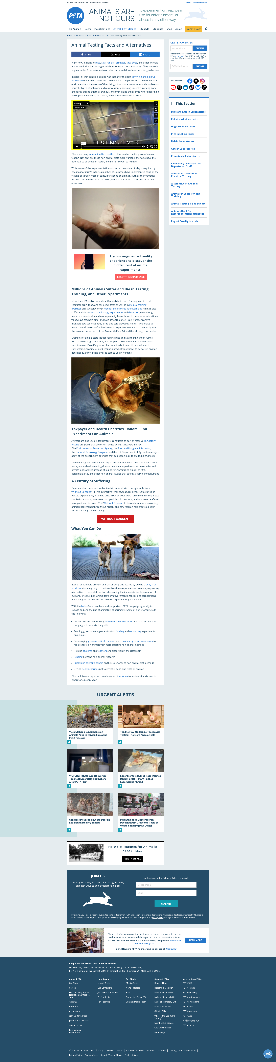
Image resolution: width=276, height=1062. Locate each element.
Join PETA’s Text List (79, 1020)
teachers (102, 650)
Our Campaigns (105, 987)
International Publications (75, 1031)
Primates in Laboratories (185, 156)
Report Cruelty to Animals (196, 2)
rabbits (111, 62)
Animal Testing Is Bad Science (188, 203)
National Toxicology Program (92, 452)
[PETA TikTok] (191, 87)
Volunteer (73, 1006)
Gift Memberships (162, 1027)
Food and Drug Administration (134, 448)
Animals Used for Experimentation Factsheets (187, 212)
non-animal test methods (102, 154)
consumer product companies (137, 641)
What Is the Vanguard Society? (164, 1017)
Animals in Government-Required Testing (185, 175)
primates (120, 62)
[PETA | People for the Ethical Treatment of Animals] (75, 15)
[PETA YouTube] (173, 87)
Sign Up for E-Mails (78, 1015)
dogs (134, 62)
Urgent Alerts (104, 983)
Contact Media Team (136, 1001)
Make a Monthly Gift (164, 992)
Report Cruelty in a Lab (184, 221)
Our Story (73, 983)
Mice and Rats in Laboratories (188, 111)
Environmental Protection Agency (94, 448)
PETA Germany (190, 992)
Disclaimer (161, 1050)
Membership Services (164, 1023)
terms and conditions (153, 915)
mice (97, 62)
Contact (119, 1050)
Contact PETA (76, 1025)
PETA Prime (74, 1011)
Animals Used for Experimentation (94, 35)
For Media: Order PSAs (136, 997)
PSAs (128, 992)
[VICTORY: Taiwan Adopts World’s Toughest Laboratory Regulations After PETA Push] (90, 768)
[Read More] (138, 940)
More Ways (159, 1032)
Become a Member (163, 987)
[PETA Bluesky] (198, 87)
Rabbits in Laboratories (184, 119)
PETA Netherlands (191, 997)
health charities (90, 669)
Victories (73, 1002)
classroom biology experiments (106, 312)
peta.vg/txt (179, 56)
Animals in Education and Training (185, 195)
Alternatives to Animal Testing (184, 185)
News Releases (133, 987)
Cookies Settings (131, 1055)
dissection (133, 312)
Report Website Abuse (111, 1055)
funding (120, 631)
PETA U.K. (187, 983)
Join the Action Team (108, 992)
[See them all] (115, 853)
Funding (78, 656)
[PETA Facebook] (189, 81)
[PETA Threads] (204, 87)
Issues (76, 35)
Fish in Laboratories (182, 141)
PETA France (189, 987)
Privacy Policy (75, 1055)
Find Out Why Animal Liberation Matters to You (79, 994)
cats (128, 62)
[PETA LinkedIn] (185, 87)
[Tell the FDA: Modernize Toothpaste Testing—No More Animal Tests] (141, 724)
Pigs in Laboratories (182, 134)
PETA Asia (187, 1015)
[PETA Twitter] (196, 81)
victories (123, 676)
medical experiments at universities (123, 308)
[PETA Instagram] (202, 81)
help (83, 606)
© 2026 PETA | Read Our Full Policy (86, 1050)
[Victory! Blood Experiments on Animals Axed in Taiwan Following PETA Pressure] (90, 724)
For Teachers (104, 1001)
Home (69, 35)
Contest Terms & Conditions (140, 1050)
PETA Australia (190, 1011)
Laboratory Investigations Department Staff (186, 165)
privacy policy (157, 917)
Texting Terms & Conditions (182, 1050)
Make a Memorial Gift (164, 997)
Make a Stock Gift (162, 1006)
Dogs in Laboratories (183, 126)
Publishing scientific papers (88, 663)
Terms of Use (91, 1055)
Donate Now (160, 983)
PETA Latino (188, 1025)
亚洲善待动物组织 (191, 1020)
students (87, 650)
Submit (200, 48)
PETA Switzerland (191, 1001)
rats (103, 62)
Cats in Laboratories (183, 148)
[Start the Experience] (115, 268)
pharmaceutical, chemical (101, 641)
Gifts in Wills (160, 1011)
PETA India (188, 1006)
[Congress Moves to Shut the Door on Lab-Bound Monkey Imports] (90, 812)
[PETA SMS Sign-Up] (179, 87)
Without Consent (81, 491)
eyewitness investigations (119, 621)
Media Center (132, 983)
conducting (135, 631)
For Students (104, 997)
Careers (72, 987)
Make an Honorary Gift (165, 1001)
